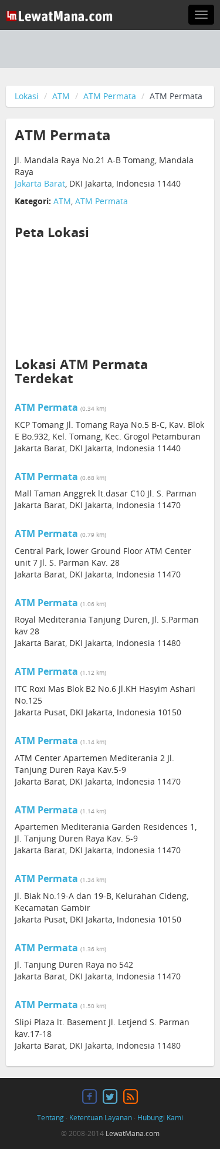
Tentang (50, 1118)
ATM (61, 96)
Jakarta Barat (40, 183)
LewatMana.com (133, 1133)
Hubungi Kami (160, 1118)
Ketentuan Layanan (100, 1118)
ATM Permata (109, 96)
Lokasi (27, 96)
